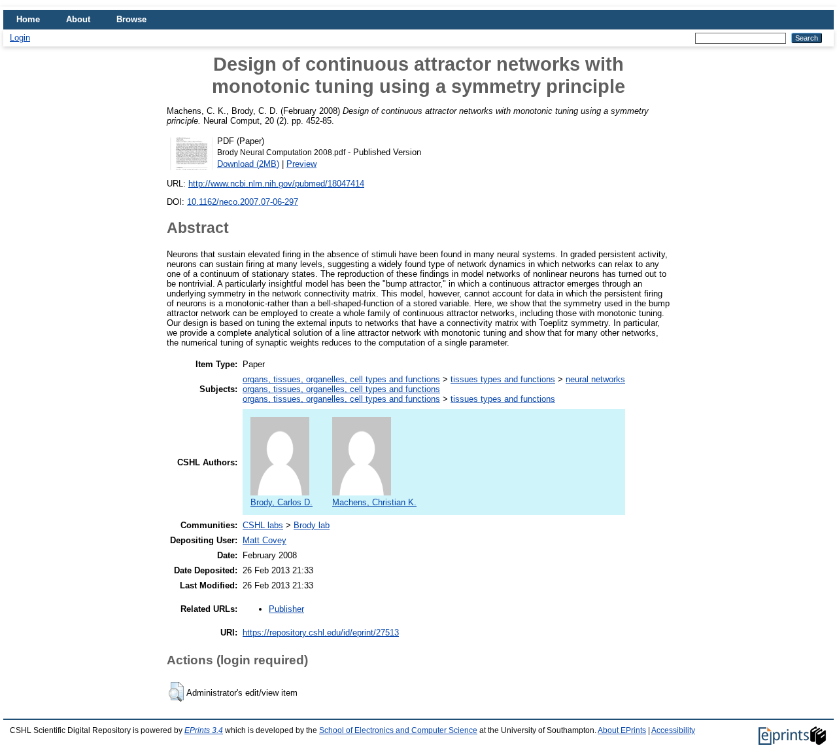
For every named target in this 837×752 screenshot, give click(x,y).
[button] (176, 692)
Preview (301, 164)
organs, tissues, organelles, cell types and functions (341, 379)
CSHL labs (263, 525)
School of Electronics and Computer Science (398, 730)
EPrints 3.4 (203, 730)
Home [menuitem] (28, 19)
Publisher (286, 609)
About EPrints (622, 730)
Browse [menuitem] (131, 19)
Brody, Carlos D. (281, 502)
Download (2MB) (248, 164)
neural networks (595, 379)
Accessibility (673, 730)
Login (20, 38)
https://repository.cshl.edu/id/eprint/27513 (321, 632)
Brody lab (312, 525)
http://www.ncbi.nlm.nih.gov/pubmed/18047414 (276, 183)
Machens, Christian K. (374, 502)
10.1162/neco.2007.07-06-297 (242, 202)
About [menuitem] (78, 19)
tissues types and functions (503, 379)
